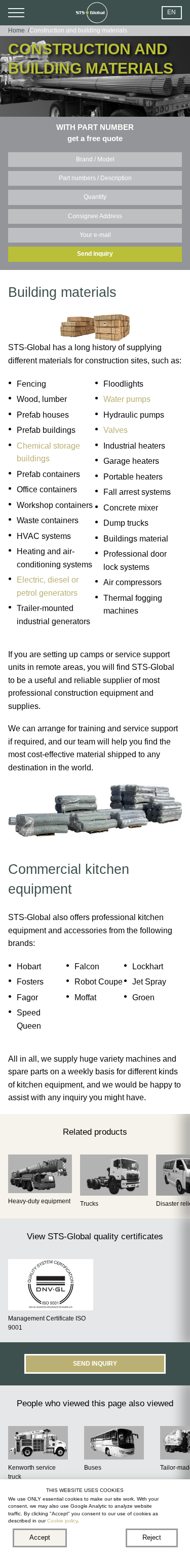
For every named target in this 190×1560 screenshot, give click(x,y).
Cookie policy (62, 1520)
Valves (115, 430)
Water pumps (126, 399)
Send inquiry (95, 253)
